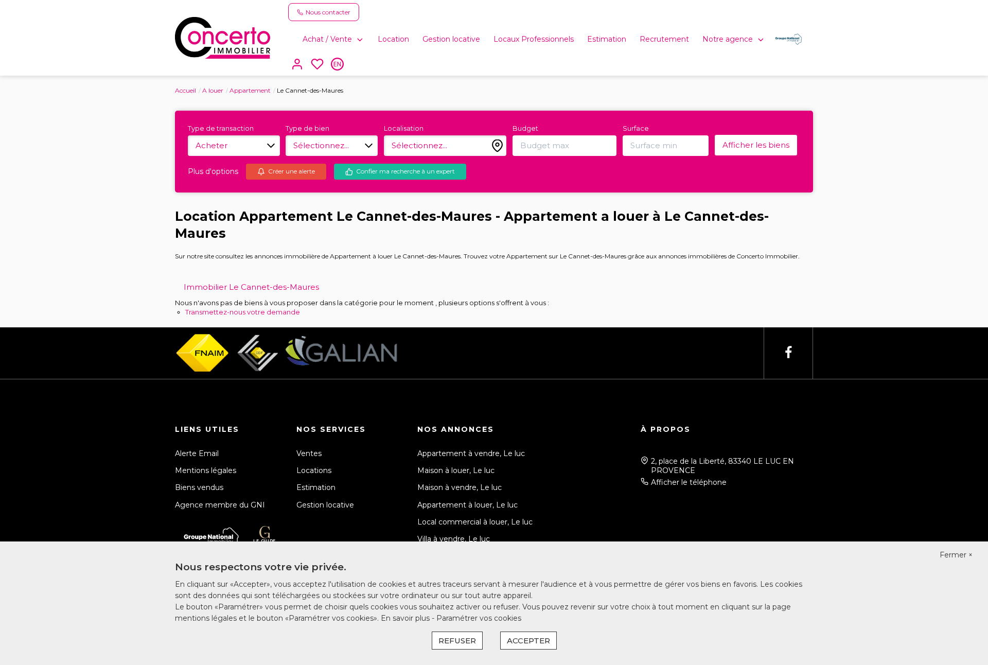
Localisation (404, 128)
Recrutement (664, 39)
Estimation (606, 39)
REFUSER (457, 640)
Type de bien (307, 128)
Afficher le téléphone (689, 482)
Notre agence (727, 39)
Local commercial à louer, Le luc (475, 522)
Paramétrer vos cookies (478, 618)
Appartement (250, 90)
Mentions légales (205, 470)
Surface (636, 128)
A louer (212, 90)
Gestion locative (451, 39)
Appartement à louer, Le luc (467, 505)
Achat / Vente (327, 39)
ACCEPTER (528, 640)
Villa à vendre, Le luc (453, 539)
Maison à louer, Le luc (456, 470)
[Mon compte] (297, 65)
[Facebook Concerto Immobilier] (788, 352)
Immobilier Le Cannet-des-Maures (251, 287)
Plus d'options (213, 171)
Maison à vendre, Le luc (459, 487)
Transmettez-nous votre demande (242, 312)
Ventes (309, 453)
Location (393, 39)
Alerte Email (197, 453)
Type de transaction (221, 128)
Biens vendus (199, 487)
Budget (525, 128)
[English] (337, 65)
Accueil (185, 90)
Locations (313, 470)
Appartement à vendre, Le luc (471, 453)
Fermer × (956, 554)
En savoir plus (406, 618)
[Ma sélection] (317, 65)
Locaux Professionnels (533, 39)
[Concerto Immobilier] (222, 37)
